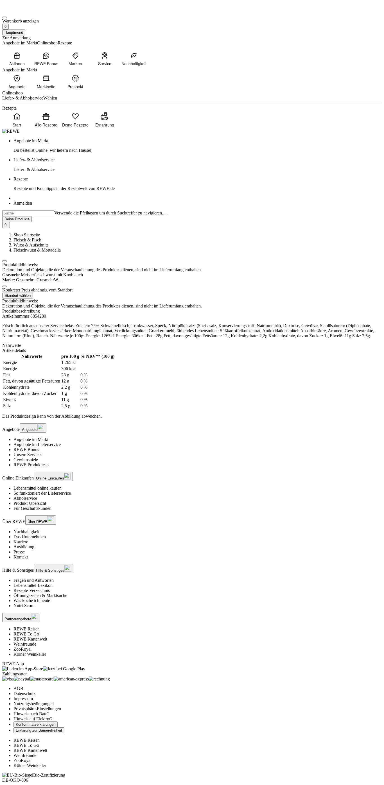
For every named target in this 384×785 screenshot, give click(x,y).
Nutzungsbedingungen (33, 703)
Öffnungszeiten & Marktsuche (40, 595)
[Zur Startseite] (21, 10)
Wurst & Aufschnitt (30, 245)
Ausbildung (23, 546)
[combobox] (28, 213)
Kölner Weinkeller (29, 654)
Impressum (23, 698)
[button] (4, 261)
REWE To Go (26, 634)
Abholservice (25, 498)
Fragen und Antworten (33, 580)
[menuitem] (16, 58)
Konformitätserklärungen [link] (35, 724)
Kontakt (20, 557)
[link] (197, 145)
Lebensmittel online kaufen (37, 488)
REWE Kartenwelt (30, 639)
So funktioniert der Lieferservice (42, 493)
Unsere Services (27, 454)
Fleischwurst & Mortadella (37, 250)
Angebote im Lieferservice (37, 444)
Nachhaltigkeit (26, 531)
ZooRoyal (22, 649)
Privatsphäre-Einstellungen (37, 708)
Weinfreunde (24, 644)
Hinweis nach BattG (31, 713)
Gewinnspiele (25, 459)
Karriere (20, 541)
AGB (18, 688)
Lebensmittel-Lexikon (33, 585)
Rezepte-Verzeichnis (31, 590)
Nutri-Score (23, 605)
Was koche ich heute (31, 600)
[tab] (192, 345)
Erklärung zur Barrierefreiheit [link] (39, 730)
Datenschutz (24, 693)
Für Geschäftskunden (32, 508)
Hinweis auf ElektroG (33, 718)
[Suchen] (165, 214)
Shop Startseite (26, 234)
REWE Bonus (26, 449)
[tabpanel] (192, 381)
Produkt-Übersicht (29, 503)
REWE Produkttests (31, 464)
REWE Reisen (26, 628)
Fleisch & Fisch (27, 239)
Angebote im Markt (30, 439)
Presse (19, 551)
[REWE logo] (11, 131)
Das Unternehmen (29, 536)
